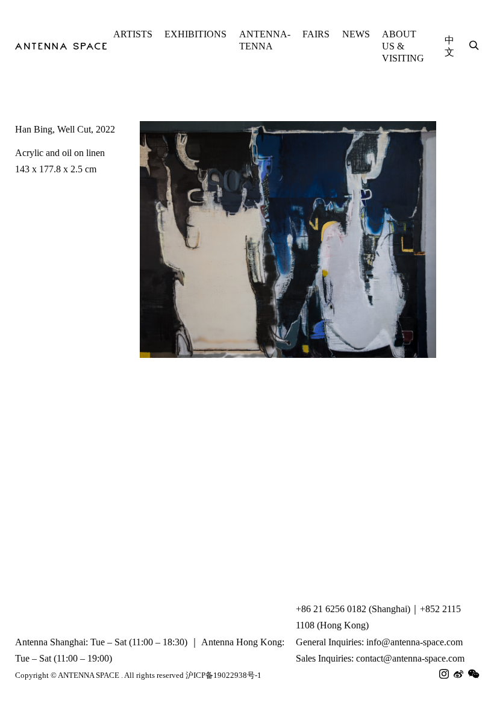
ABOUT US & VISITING (403, 46)
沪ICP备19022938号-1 (223, 675)
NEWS (356, 34)
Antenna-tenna (264, 40)
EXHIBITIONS (195, 34)
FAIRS (316, 34)
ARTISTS (132, 34)
